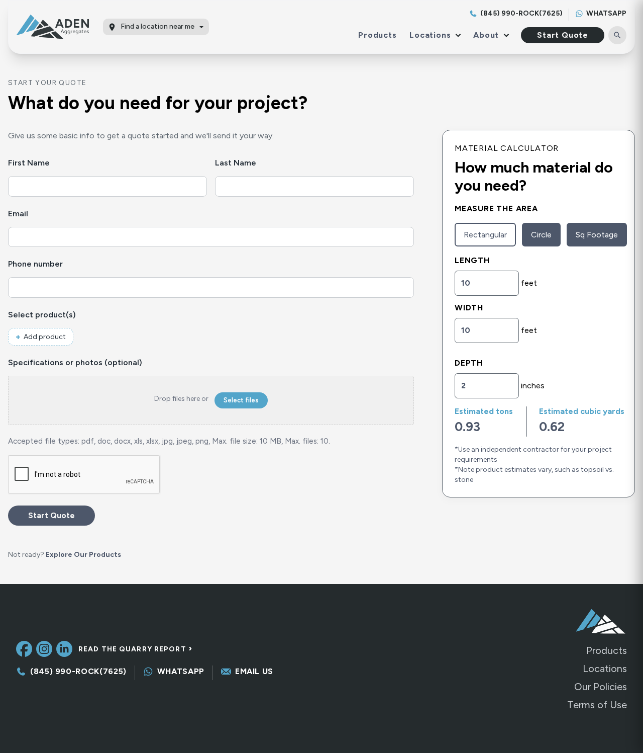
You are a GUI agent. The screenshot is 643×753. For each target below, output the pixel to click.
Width (469, 307)
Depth (469, 363)
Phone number (53, 264)
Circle (541, 234)
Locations (605, 668)
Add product (45, 336)
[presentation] (84, 474)
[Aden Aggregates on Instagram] (44, 649)
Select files (241, 400)
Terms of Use (597, 705)
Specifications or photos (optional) (75, 362)
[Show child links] (456, 35)
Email (36, 213)
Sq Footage (597, 234)
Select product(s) (60, 314)
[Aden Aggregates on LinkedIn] (64, 649)
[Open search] (617, 35)
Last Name (254, 163)
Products (377, 35)
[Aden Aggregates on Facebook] (24, 649)
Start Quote (562, 35)
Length (472, 260)
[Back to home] (57, 27)
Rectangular (485, 234)
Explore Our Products (83, 554)
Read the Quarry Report (135, 649)
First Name (47, 163)
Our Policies (600, 687)
